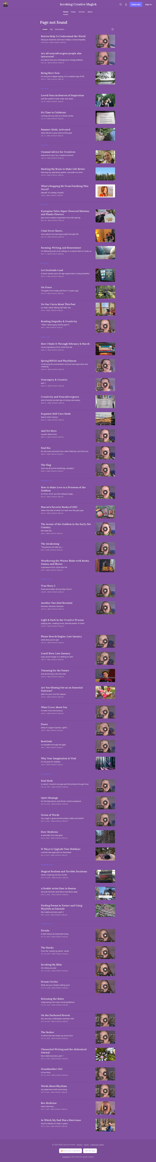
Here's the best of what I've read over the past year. (62, 510)
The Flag (46, 464)
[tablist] (53, 29)
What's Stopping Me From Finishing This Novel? (64, 188)
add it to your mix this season (53, 694)
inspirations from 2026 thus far (54, 567)
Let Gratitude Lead (52, 270)
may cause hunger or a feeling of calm (57, 656)
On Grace (46, 287)
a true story (46, 1072)
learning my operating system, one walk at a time (62, 172)
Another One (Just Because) (56, 602)
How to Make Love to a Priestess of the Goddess (63, 489)
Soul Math (47, 780)
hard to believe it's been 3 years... (55, 1123)
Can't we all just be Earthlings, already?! (57, 468)
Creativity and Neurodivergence (60, 396)
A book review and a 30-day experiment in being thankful (65, 273)
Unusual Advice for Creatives (58, 151)
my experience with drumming (54, 1089)
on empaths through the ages (53, 744)
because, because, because (52, 606)
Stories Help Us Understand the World (63, 36)
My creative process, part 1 (52, 1056)
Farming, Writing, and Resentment (61, 247)
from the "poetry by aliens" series (55, 951)
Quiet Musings (49, 797)
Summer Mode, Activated (55, 129)
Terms (86, 1144)
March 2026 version (49, 417)
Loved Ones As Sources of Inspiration (62, 95)
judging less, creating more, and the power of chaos (63, 623)
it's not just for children (50, 761)
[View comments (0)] (58, 45)
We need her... (47, 530)
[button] (66, 12)
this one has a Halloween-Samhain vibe (57, 1018)
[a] (105, 41)
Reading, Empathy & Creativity (59, 321)
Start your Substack (71, 1151)
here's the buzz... (48, 1106)
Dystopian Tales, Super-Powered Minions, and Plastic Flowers (65, 213)
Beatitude (46, 741)
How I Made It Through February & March (65, 343)
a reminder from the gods (52, 835)
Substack (66, 1157)
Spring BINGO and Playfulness (58, 360)
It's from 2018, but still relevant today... (57, 494)
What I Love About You (54, 707)
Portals (45, 930)
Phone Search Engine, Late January (61, 636)
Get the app (90, 1151)
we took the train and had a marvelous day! (59, 891)
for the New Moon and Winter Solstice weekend (61, 801)
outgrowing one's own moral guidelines (57, 1002)
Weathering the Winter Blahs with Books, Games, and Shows (65, 562)
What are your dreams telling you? (55, 985)
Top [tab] (51, 29)
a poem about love (49, 434)
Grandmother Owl (51, 1069)
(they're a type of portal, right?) (54, 727)
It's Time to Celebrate (53, 112)
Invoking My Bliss (51, 964)
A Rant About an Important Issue (54, 934)
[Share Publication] (126, 4)
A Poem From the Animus (52, 710)
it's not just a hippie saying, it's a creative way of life (62, 76)
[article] (78, 41)
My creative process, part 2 (52, 912)
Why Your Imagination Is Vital (58, 758)
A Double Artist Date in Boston (58, 888)
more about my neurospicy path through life (59, 234)
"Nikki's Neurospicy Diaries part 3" (55, 324)
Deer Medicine (49, 831)
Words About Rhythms (54, 1086)
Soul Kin (46, 447)
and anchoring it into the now (53, 674)
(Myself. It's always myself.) (52, 192)
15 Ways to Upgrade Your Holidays (60, 849)
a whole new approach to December (56, 852)
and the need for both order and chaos (57, 98)
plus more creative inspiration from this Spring (60, 217)
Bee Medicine (49, 1103)
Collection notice (97, 1144)
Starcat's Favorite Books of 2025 (59, 507)
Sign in (148, 4)
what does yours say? (50, 640)
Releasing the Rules (52, 998)
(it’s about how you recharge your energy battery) (62, 60)
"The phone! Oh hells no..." (52, 547)
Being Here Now (50, 73)
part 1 (43, 383)
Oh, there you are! (48, 968)
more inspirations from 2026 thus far (56, 347)
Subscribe (135, 4)
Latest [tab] (44, 29)
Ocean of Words (50, 814)
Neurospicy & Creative (54, 379)
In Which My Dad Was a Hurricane (61, 1120)
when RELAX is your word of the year (56, 133)
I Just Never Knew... (52, 230)
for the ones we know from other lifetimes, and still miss (64, 451)
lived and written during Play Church (56, 589)
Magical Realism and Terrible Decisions (64, 871)
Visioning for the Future (55, 670)
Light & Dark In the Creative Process (62, 619)
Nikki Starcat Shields (58, 42)
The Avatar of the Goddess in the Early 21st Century (66, 526)
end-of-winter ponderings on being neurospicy (60, 400)
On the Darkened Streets (55, 1015)
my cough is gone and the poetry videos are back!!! (62, 818)
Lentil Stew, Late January (55, 653)
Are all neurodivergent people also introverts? (61, 55)
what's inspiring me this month (54, 875)
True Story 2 (48, 585)
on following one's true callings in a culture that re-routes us (66, 251)
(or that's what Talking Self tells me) (56, 307)
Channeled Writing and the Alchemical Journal (64, 1051)
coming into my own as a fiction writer (57, 116)
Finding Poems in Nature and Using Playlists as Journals (61, 907)
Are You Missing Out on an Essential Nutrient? (62, 689)
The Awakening (50, 543)
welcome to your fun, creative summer (57, 155)
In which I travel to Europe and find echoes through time (64, 784)
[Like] (42, 45)
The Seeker (47, 1032)
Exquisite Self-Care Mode (56, 413)
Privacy (79, 1144)
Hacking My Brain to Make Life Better (63, 168)
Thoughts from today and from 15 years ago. (60, 290)
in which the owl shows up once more (57, 1035)
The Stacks (47, 947)
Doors (44, 724)
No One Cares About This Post (58, 304)
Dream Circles (49, 981)
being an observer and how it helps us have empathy (63, 39)
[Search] (120, 4)
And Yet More (49, 430)
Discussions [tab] (59, 29)
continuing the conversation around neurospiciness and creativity (64, 365)
